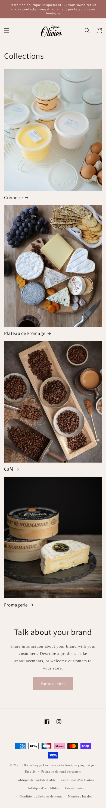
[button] (7, 31)
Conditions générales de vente (41, 796)
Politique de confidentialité (36, 779)
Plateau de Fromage (24, 333)
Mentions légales (80, 796)
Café (8, 469)
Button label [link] (53, 684)
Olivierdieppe (32, 765)
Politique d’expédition (43, 788)
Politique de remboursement (61, 771)
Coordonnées (74, 788)
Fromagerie (16, 605)
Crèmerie (13, 197)
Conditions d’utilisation (78, 779)
